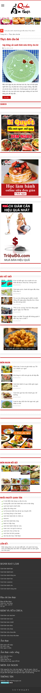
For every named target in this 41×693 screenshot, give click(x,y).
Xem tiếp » (6, 97)
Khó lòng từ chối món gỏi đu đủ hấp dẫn (26, 375)
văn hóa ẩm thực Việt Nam (12, 536)
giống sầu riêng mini (9, 508)
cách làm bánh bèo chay (11, 521)
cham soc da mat (13, 547)
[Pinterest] (22, 690)
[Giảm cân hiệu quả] (16, 219)
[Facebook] (17, 690)
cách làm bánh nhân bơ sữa (12, 526)
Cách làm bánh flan (6, 578)
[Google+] (15, 690)
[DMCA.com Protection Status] (7, 682)
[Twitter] (20, 690)
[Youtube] (24, 690)
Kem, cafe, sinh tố (6, 605)
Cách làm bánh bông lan (8, 575)
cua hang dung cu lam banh (12, 513)
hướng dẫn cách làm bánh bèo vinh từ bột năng (18, 503)
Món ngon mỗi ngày (6, 645)
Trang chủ (3, 34)
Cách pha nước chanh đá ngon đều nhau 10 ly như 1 (19, 30)
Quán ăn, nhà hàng (6, 603)
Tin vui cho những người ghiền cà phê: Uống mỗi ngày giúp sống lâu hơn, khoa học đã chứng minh (26, 300)
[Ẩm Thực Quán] (20, 8)
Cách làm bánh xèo (6, 585)
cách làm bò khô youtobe (11, 533)
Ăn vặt (2, 606)
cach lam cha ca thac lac (11, 531)
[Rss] (13, 690)
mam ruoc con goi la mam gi (12, 528)
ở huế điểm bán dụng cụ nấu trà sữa (15, 501)
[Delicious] (26, 690)
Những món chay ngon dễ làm (10, 661)
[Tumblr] (28, 690)
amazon (6, 518)
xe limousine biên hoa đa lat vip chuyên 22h (17, 511)
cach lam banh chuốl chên (11, 506)
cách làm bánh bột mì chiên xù (13, 516)
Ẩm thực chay (5, 646)
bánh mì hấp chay (9, 523)
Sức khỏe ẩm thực (6, 656)
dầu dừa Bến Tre (16, 548)
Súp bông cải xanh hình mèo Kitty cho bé (20, 44)
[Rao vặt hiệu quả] (16, 249)
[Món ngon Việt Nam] (20, 21)
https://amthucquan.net (13, 681)
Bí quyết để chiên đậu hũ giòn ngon (20, 349)
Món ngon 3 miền (5, 648)
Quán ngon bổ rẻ (5, 659)
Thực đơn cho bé (8, 48)
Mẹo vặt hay (4, 658)
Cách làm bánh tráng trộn (8, 589)
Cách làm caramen (6, 582)
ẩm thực (10, 669)
